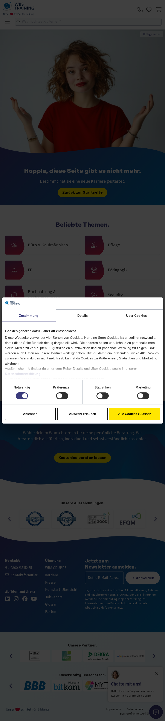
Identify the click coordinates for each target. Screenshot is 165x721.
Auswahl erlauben (82, 414)
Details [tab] (82, 315)
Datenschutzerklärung (22, 374)
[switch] (62, 395)
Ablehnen (30, 414)
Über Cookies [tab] (136, 315)
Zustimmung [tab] (28, 315)
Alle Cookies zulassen (134, 414)
